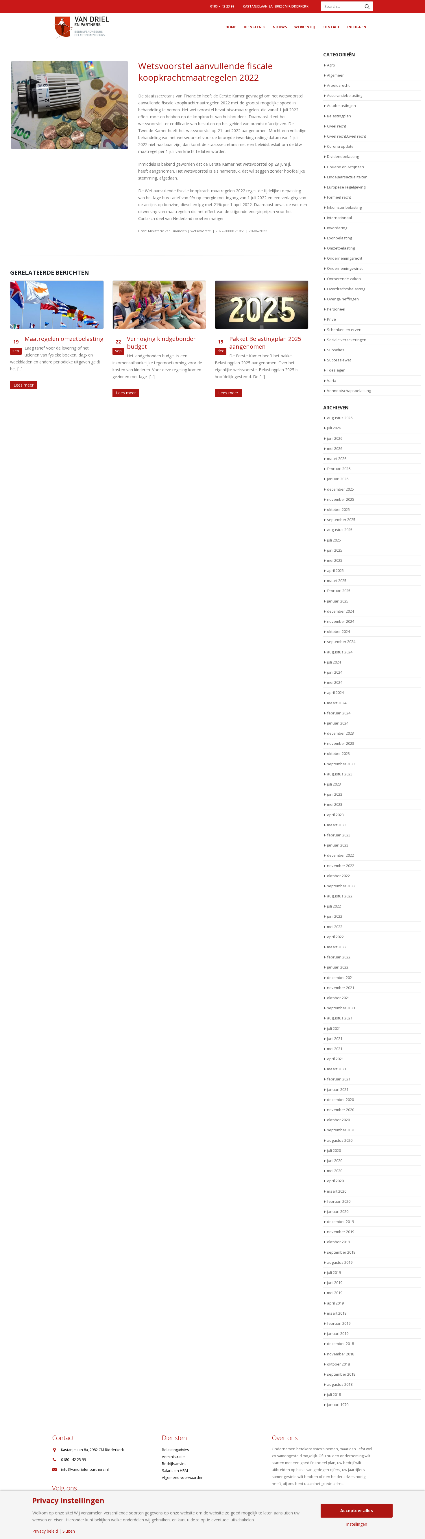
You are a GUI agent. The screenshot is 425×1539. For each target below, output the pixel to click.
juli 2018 (334, 1394)
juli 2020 (334, 1150)
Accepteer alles (356, 1510)
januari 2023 (337, 845)
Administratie (173, 1456)
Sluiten (68, 1531)
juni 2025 (334, 550)
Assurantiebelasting (344, 95)
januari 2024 (337, 723)
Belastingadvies (175, 1449)
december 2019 (340, 1221)
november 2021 (340, 987)
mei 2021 (334, 1048)
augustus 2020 (339, 1140)
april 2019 (335, 1303)
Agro (331, 65)
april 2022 (335, 936)
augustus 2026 (339, 417)
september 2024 (341, 641)
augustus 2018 (339, 1384)
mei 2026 (334, 448)
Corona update (340, 146)
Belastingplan (339, 116)
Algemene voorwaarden (183, 1477)
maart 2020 (336, 1191)
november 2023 (340, 743)
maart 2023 (336, 824)
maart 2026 (336, 458)
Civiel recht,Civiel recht (346, 136)
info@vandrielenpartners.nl (85, 1469)
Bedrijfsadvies (174, 1463)
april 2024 (335, 692)
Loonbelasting (339, 238)
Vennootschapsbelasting (349, 390)
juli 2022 (334, 906)
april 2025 (335, 570)
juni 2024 (334, 672)
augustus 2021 (339, 1018)
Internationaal (339, 217)
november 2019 (340, 1231)
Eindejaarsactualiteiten (347, 177)
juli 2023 (334, 784)
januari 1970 (337, 1404)
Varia (331, 380)
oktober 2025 (338, 509)
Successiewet (339, 360)
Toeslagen (336, 370)
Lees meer (24, 385)
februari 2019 (338, 1323)
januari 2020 (337, 1211)
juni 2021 (334, 1038)
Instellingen (356, 1524)
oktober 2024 (338, 631)
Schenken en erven (344, 329)
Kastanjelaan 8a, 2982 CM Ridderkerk (275, 6)
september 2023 (341, 763)
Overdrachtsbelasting (346, 288)
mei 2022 (334, 926)
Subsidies (335, 349)
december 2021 (340, 977)
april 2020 (335, 1180)
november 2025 (340, 499)
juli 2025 (334, 540)
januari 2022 (337, 967)
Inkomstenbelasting (344, 207)
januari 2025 (337, 601)
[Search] (367, 6)
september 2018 (341, 1374)
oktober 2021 (338, 997)
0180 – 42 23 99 (222, 6)
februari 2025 (338, 590)
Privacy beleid (45, 1531)
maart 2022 (336, 946)
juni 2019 (334, 1282)
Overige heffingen (343, 299)
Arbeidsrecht (338, 85)
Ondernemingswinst (345, 268)
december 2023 (340, 733)
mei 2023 (334, 804)
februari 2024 (338, 713)
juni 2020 (334, 1160)
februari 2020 (338, 1201)
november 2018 (340, 1354)
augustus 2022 (339, 896)
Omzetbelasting (341, 248)
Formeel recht (339, 197)
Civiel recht (336, 126)
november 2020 (340, 1109)
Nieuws (280, 27)
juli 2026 (334, 428)
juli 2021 (334, 1028)
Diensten (253, 27)
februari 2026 (338, 468)
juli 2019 (334, 1272)
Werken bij (304, 27)
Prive (331, 319)
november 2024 (340, 621)
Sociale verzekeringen (346, 339)
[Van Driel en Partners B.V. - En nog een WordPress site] (81, 27)
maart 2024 (336, 702)
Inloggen (356, 27)
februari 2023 (338, 835)
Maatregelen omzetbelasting (64, 339)
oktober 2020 (338, 1119)
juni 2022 (334, 916)
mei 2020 (334, 1170)
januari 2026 (337, 478)
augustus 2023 (339, 774)
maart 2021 (336, 1068)
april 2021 (335, 1058)
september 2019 (341, 1252)
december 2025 (340, 489)
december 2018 (340, 1343)
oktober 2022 (338, 875)
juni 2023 (334, 794)
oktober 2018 (338, 1364)
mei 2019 (334, 1292)
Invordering (337, 227)
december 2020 (340, 1099)
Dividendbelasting (343, 156)
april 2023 (335, 814)
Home (231, 27)
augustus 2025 (339, 529)
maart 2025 (336, 580)
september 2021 (341, 1007)
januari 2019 (337, 1333)
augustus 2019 (339, 1262)
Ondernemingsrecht (344, 258)
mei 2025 (334, 560)
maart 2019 (336, 1313)
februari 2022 (338, 957)
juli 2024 (334, 662)
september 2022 (341, 885)
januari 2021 (337, 1089)
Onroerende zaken (344, 278)
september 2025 (341, 519)
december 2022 (340, 855)
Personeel (336, 309)
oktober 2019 (338, 1241)
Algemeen (336, 75)
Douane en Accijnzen (345, 166)
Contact (331, 27)
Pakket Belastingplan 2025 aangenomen (265, 342)
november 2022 (340, 865)
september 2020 (341, 1129)
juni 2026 (334, 438)
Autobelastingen (341, 105)
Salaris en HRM (175, 1470)
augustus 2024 (339, 652)
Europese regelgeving (346, 187)
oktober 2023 (338, 753)
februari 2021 (338, 1079)
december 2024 (340, 611)
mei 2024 (334, 682)
